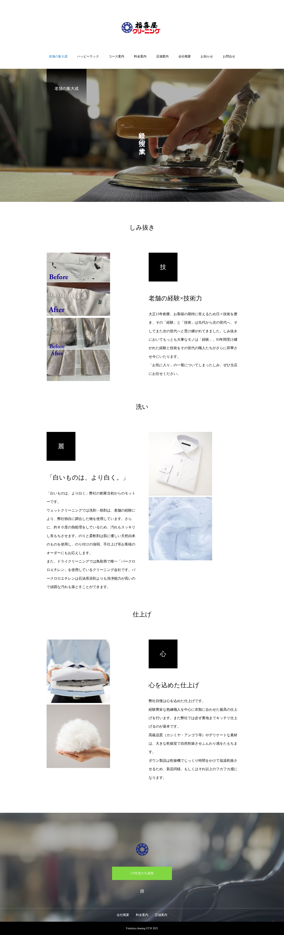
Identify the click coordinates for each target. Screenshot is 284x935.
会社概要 (184, 56)
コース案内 (116, 56)
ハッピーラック (88, 56)
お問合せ (229, 56)
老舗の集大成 (58, 56)
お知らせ (207, 56)
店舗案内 (162, 56)
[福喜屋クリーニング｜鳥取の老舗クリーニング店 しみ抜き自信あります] (142, 27)
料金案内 (140, 56)
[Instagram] (142, 891)
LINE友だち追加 (142, 873)
